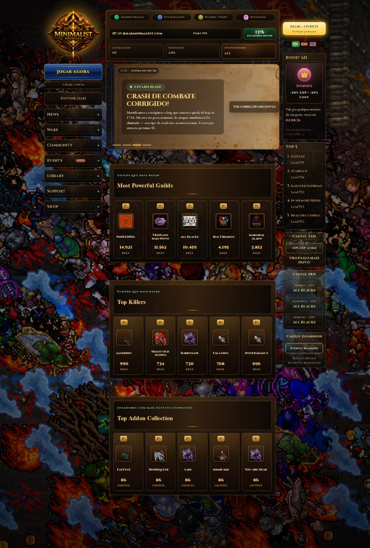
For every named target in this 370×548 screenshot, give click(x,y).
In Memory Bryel (306, 201)
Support (56, 191)
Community (60, 145)
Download (73, 98)
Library (55, 176)
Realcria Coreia (305, 215)
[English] (313, 44)
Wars (52, 130)
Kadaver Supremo (306, 186)
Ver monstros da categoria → (298, 132)
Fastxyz (298, 156)
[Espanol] (304, 44)
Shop (52, 206)
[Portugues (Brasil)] (295, 44)
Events (65, 160)
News (53, 114)
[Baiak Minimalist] (73, 34)
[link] (192, 107)
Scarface (299, 171)
